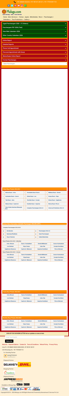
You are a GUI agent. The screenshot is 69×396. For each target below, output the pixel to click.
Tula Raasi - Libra (9, 200)
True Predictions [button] (17, 19)
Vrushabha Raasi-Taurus (33, 192)
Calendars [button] (6, 19)
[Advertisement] (34, 74)
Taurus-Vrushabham (26, 254)
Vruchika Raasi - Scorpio (33, 200)
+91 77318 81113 (50, 2)
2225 (22, 347)
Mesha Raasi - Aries (10, 192)
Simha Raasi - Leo (31, 196)
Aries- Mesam (10, 243)
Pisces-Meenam (59, 249)
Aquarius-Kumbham (42, 249)
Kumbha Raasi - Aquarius (33, 204)
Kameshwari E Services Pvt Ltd (49, 392)
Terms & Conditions (33, 344)
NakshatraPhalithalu (12, 234)
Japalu (27, 17)
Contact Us (23, 344)
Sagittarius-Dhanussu (10, 249)
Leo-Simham (10, 246)
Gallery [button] (26, 19)
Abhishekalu (34, 17)
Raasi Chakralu (11, 237)
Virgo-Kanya (26, 257)
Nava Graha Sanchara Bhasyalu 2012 (13, 208)
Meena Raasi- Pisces (53, 204)
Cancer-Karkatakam (58, 243)
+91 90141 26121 (36, 2)
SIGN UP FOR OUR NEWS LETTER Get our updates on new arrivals (25, 333)
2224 (19, 347)
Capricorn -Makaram (26, 249)
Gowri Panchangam (44, 234)
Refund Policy (44, 344)
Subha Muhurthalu (43, 237)
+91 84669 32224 (23, 2)
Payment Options (14, 344)
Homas (21, 17)
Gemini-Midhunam (42, 243)
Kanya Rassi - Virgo (53, 196)
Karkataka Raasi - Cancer (12, 196)
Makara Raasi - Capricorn (12, 204)
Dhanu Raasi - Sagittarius (54, 200)
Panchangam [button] (48, 17)
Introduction (10, 231)
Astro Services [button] (12, 17)
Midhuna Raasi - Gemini (54, 192)
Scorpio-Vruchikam (59, 246)
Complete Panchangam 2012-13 (35, 208)
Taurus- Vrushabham (26, 243)
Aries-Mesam (10, 254)
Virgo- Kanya (26, 246)
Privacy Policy (53, 344)
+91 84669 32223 (12, 347)
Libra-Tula (42, 246)
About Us (4, 344)
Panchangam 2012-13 (44, 231)
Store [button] (40, 17)
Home (5, 17)
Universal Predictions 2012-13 (56, 208)
